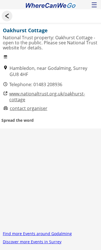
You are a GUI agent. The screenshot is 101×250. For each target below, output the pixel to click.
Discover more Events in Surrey (32, 241)
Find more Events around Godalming (37, 233)
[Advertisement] (50, 179)
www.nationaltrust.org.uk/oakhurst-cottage (47, 97)
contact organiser (28, 108)
